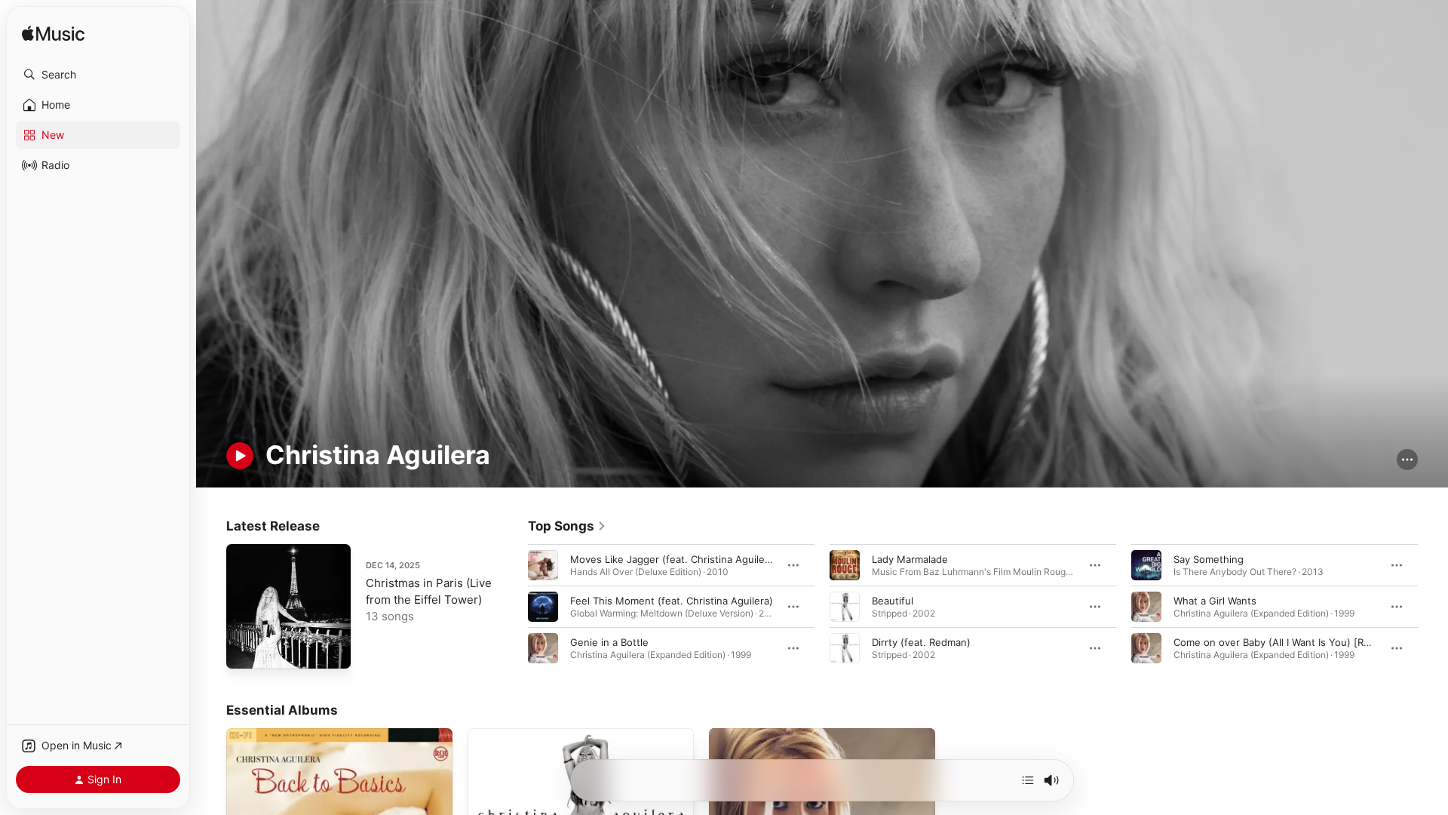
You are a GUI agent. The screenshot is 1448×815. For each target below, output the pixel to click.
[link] (567, 526)
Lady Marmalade (910, 558)
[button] (98, 75)
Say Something (1208, 558)
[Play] (239, 455)
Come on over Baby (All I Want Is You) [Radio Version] (1299, 641)
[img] (53, 34)
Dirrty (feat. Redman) (921, 641)
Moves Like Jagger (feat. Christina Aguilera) (674, 558)
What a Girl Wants (1214, 600)
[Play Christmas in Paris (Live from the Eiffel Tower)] (245, 649)
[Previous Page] (512, 606)
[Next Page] (1432, 606)
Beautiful (892, 600)
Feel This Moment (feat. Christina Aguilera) (671, 600)
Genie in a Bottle (609, 641)
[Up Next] (1028, 780)
